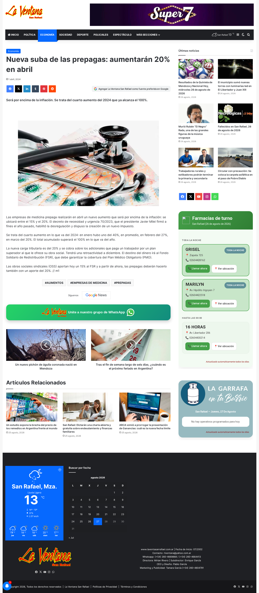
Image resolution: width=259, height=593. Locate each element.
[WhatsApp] (53, 572)
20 (97, 514)
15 (114, 507)
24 (73, 521)
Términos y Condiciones (134, 586)
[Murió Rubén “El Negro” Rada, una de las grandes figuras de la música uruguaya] (195, 113)
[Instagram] (49, 572)
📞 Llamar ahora (197, 268)
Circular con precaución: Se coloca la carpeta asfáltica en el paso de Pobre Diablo (235, 174)
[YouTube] (45, 572)
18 (81, 514)
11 (81, 507)
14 (106, 507)
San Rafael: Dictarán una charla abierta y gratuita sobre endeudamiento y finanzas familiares (87, 428)
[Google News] (96, 295)
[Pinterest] (43, 88)
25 (81, 521)
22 (114, 514)
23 (122, 514)
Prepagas (123, 283)
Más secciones (147, 34)
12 (89, 507)
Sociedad (65, 34)
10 (73, 507)
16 (122, 507)
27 (97, 521)
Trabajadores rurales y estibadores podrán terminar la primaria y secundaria (195, 174)
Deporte (83, 34)
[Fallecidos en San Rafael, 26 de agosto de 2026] (235, 113)
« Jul (71, 537)
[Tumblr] (35, 88)
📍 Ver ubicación (224, 268)
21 (106, 514)
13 (98, 507)
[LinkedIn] (26, 88)
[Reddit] (52, 88)
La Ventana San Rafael (77, 586)
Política (29, 34)
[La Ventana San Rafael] (24, 12)
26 (89, 521)
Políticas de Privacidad (105, 586)
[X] (18, 88)
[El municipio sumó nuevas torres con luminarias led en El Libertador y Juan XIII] (235, 69)
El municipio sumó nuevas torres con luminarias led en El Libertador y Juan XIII (235, 86)
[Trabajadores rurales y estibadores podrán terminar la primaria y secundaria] (195, 157)
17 (73, 514)
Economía (47, 34)
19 (89, 514)
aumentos (55, 283)
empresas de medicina (89, 283)
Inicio (15, 34)
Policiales (101, 34)
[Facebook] (10, 88)
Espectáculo (122, 34)
